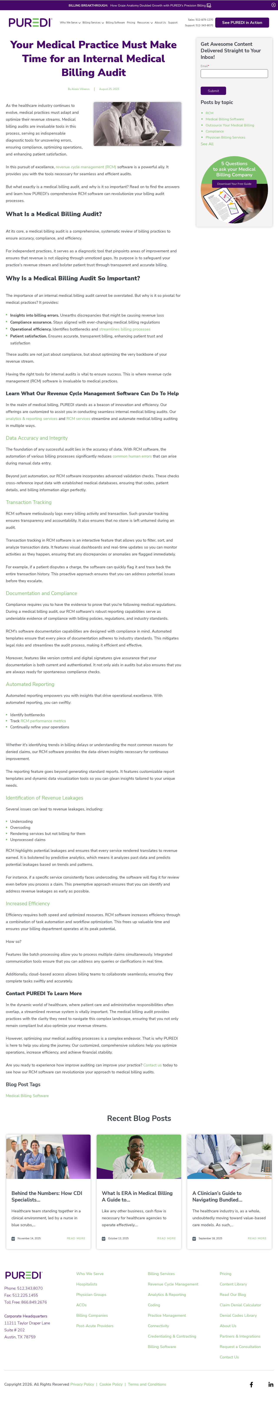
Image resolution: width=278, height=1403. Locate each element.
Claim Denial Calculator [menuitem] (240, 1305)
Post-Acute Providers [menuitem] (95, 1326)
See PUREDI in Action (242, 22)
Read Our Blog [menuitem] (233, 1294)
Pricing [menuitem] (226, 1273)
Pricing (131, 22)
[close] (273, 5)
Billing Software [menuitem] (162, 1346)
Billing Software (115, 22)
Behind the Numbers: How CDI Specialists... (47, 1196)
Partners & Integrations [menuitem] (240, 1336)
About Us (160, 22)
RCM (209, 113)
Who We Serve (68, 22)
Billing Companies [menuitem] (92, 1315)
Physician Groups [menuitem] (91, 1294)
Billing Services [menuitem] (161, 1273)
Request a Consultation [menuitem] (240, 1346)
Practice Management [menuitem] (167, 1315)
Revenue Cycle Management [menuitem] (173, 1284)
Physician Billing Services (225, 137)
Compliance (215, 131)
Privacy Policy (82, 1384)
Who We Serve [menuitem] (90, 1273)
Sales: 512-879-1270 (200, 19)
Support (172, 22)
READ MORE (76, 1238)
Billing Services (92, 22)
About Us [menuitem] (228, 1326)
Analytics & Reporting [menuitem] (167, 1294)
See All (207, 144)
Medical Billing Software (27, 1095)
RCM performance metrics (43, 721)
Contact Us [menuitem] (229, 1357)
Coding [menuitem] (154, 1305)
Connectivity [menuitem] (158, 1326)
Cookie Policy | (113, 1384)
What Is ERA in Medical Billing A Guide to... (137, 1196)
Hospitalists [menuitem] (86, 1284)
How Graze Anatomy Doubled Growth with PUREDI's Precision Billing (157, 5)
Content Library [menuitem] (233, 1284)
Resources (143, 22)
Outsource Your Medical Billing (230, 125)
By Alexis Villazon (78, 89)
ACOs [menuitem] (81, 1305)
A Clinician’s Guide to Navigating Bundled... (217, 1196)
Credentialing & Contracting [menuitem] (172, 1336)
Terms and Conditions (147, 1384)
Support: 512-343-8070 (199, 25)
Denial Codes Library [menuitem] (238, 1315)
